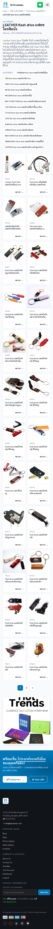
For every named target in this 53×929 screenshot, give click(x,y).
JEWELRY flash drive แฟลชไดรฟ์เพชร (19, 130)
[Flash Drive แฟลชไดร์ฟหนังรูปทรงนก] (14, 517)
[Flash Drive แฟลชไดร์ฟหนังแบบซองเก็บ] (38, 561)
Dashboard (7, 874)
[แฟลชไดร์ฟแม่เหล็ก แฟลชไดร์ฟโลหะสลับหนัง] (14, 209)
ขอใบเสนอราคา (15, 779)
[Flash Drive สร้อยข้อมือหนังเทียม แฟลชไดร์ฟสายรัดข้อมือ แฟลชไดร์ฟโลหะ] (38, 164)
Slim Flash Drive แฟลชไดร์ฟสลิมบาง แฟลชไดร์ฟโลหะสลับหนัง (37, 230)
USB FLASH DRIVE (17, 11)
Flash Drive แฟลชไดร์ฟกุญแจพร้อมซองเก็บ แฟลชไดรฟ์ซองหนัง (14, 273)
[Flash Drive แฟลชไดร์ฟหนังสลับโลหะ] (38, 253)
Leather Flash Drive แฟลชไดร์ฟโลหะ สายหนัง (13, 184)
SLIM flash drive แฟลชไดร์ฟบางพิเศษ (19, 124)
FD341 (32, 620)
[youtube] (16, 923)
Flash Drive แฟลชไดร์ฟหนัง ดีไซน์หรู (14, 315)
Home (5, 11)
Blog (5, 833)
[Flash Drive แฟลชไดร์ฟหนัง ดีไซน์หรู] (14, 297)
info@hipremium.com (13, 823)
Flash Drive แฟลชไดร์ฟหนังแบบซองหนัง (38, 492)
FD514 (32, 576)
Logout (6, 877)
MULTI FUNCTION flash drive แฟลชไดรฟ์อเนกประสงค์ (25, 101)
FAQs (5, 837)
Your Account (8, 870)
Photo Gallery (8, 841)
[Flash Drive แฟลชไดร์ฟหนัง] (38, 517)
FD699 (32, 223)
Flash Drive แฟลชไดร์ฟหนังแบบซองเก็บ (38, 580)
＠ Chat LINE (38, 779)
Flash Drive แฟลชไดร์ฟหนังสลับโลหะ (38, 271)
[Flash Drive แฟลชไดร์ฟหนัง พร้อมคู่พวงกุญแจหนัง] (14, 385)
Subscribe (44, 892)
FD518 (32, 487)
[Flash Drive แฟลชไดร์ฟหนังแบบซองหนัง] (38, 473)
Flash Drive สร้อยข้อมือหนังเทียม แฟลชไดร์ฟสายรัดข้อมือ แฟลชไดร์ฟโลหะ (39, 186)
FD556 (7, 399)
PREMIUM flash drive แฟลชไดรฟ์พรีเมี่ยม (32, 72)
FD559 (32, 311)
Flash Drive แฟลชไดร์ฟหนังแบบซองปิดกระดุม (14, 580)
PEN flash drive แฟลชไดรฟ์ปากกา (18, 78)
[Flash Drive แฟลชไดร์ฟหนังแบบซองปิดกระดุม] (14, 561)
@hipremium (11, 902)
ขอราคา (18, 192)
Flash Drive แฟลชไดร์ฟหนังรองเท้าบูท (38, 668)
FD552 (7, 487)
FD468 (32, 664)
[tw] (10, 923)
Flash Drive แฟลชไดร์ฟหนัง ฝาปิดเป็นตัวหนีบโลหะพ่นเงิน (38, 317)
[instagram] (22, 923)
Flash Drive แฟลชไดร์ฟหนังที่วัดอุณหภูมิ (38, 624)
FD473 (7, 664)
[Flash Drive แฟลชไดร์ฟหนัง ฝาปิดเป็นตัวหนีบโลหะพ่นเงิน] (38, 297)
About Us (7, 858)
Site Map (6, 866)
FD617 (7, 267)
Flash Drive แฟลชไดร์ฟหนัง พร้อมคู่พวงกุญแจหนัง (14, 405)
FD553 (32, 443)
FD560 (7, 311)
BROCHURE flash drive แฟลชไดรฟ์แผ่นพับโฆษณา (24, 135)
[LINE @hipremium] (40, 5)
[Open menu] (47, 5)
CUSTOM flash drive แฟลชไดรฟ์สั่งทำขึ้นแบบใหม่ (23, 107)
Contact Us (7, 862)
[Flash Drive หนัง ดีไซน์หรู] (14, 473)
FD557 (32, 355)
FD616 (32, 267)
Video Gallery (8, 845)
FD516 (32, 532)
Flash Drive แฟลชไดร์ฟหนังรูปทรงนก (14, 536)
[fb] (5, 923)
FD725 (7, 179)
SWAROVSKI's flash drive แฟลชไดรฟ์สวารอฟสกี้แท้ (24, 141)
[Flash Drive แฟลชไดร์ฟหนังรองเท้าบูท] (38, 649)
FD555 (32, 399)
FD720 (32, 179)
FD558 (7, 355)
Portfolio (6, 848)
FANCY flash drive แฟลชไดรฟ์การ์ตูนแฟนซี (21, 84)
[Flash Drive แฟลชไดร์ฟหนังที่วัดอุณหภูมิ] (38, 605)
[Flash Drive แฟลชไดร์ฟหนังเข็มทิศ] (14, 605)
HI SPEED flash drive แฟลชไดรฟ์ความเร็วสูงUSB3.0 (24, 147)
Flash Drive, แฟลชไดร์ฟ (35, 11)
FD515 (7, 576)
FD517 (7, 532)
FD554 (7, 443)
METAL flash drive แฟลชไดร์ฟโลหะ (18, 90)
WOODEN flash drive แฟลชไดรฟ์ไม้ (18, 95)
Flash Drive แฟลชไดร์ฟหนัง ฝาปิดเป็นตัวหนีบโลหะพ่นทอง (14, 361)
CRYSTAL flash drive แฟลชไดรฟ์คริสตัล (20, 118)
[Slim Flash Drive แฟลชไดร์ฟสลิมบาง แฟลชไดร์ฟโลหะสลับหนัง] (38, 209)
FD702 (7, 223)
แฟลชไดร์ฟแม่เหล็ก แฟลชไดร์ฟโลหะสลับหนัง (13, 229)
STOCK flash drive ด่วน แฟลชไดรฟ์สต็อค (20, 113)
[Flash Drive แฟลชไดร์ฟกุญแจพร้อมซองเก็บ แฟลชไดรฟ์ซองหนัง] (14, 253)
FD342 (7, 620)
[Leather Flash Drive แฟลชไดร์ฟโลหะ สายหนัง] (14, 164)
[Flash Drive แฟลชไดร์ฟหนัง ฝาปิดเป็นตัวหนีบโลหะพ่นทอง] (14, 341)
